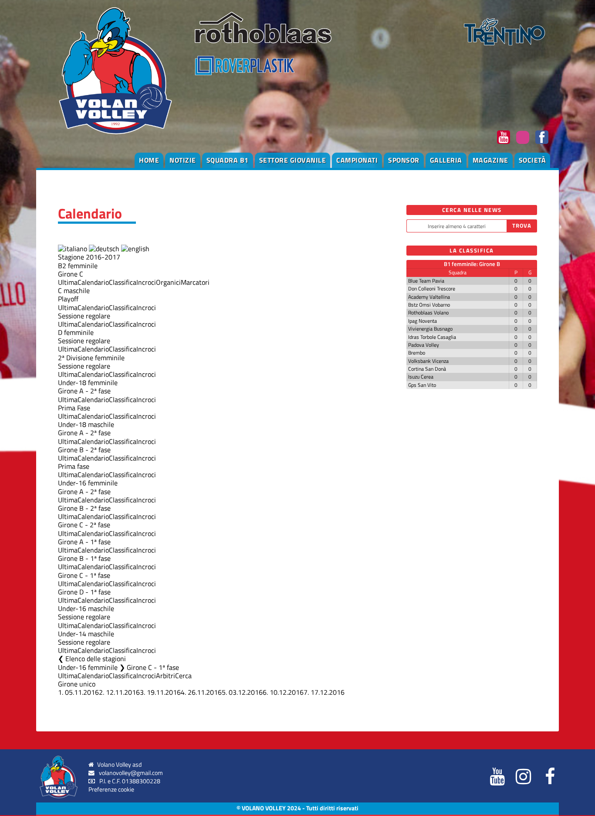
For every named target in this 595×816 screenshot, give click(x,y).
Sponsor (403, 160)
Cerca (183, 675)
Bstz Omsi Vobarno (429, 304)
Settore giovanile (292, 160)
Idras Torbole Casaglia (432, 337)
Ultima (68, 282)
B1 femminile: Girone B (472, 263)
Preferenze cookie (111, 789)
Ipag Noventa (422, 321)
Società (532, 160)
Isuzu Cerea (420, 376)
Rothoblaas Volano (428, 312)
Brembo (416, 352)
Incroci (146, 282)
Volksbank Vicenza (428, 361)
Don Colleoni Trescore (431, 288)
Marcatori (195, 282)
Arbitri (165, 675)
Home (149, 160)
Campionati (357, 160)
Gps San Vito (422, 385)
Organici (168, 282)
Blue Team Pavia (426, 281)
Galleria (446, 160)
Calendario (93, 282)
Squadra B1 (227, 160)
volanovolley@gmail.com (131, 772)
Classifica (122, 282)
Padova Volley (423, 345)
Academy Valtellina (429, 297)
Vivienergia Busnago (430, 328)
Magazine (490, 160)
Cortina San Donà (427, 369)
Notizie (182, 160)
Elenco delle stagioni (95, 658)
